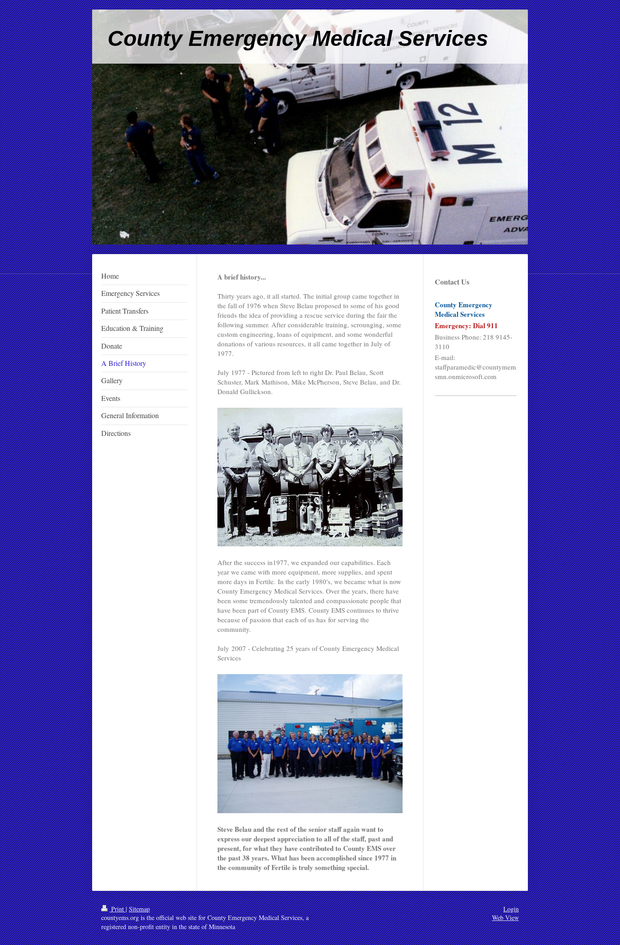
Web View (505, 917)
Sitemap (139, 909)
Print (117, 909)
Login (511, 909)
